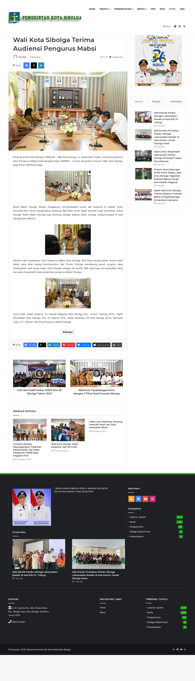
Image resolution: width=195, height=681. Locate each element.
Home (103, 607)
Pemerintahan (137, 536)
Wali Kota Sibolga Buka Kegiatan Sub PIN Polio (64, 445)
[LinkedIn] (41, 65)
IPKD (162, 9)
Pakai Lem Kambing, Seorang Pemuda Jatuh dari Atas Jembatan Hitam (105, 424)
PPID (153, 9)
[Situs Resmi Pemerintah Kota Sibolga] (47, 17)
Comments (176, 101)
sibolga (68, 331)
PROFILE (104, 9)
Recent (139, 101)
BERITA (141, 9)
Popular (156, 101)
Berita (133, 522)
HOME (92, 9)
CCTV (172, 9)
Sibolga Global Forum (140, 531)
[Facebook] (26, 65)
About (103, 612)
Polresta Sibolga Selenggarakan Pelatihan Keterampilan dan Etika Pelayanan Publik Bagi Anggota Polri (27, 450)
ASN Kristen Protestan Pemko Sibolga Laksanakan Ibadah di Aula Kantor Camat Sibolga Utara (166, 137)
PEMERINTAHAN (122, 9)
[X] (34, 65)
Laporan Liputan (138, 517)
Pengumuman (136, 527)
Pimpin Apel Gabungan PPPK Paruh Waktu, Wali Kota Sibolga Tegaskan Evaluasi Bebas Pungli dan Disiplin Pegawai (167, 176)
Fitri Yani (22, 57)
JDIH (182, 9)
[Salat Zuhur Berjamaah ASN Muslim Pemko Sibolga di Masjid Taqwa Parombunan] (143, 156)
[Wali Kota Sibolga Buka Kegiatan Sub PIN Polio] (68, 430)
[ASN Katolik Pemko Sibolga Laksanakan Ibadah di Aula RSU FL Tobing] (143, 117)
